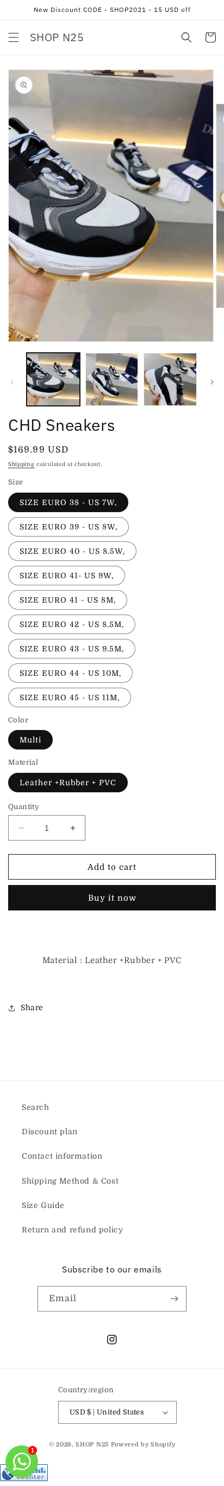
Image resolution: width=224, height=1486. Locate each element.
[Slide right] (212, 382)
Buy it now (112, 898)
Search (35, 1107)
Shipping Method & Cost (70, 1181)
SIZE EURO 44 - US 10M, (70, 673)
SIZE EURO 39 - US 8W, (68, 526)
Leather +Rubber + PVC (68, 782)
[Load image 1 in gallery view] (53, 379)
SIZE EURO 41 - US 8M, (68, 600)
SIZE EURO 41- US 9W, (67, 575)
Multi (30, 739)
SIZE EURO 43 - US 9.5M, (72, 648)
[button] (14, 37)
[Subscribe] (174, 1298)
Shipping (21, 464)
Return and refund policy (72, 1229)
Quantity (23, 807)
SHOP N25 (92, 1444)
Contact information (62, 1156)
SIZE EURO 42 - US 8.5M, (72, 624)
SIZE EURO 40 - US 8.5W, (72, 551)
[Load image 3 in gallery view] (170, 379)
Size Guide (43, 1205)
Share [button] (32, 1007)
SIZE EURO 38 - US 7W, (68, 502)
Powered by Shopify (143, 1444)
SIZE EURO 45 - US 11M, (70, 697)
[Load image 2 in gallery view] (112, 379)
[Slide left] (12, 382)
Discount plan (50, 1131)
